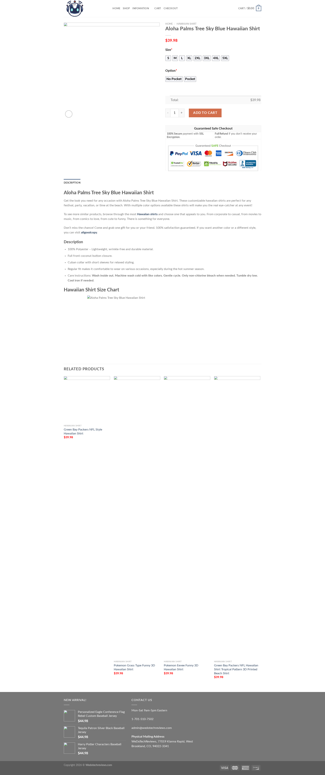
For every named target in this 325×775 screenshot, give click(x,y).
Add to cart (205, 113)
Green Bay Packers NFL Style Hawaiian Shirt (83, 431)
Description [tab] (72, 183)
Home (116, 8)
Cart (157, 8)
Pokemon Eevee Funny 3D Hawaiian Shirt (181, 667)
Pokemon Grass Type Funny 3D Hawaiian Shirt (134, 667)
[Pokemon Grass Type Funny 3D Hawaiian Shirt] (137, 517)
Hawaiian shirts (147, 214)
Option (171, 70)
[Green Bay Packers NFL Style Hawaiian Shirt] (87, 399)
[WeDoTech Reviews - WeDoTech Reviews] (82, 8)
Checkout (171, 8)
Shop (126, 8)
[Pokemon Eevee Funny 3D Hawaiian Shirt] (187, 517)
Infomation (140, 8)
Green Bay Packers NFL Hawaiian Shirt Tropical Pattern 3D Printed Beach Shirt (236, 669)
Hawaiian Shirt (187, 24)
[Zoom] (68, 114)
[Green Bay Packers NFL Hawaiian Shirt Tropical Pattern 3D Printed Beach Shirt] (237, 517)
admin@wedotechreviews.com (151, 727)
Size (168, 49)
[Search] (108, 8)
